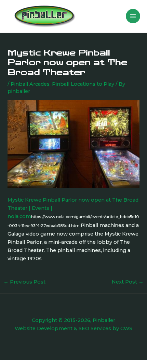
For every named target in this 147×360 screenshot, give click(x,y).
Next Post (128, 282)
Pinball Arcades (30, 84)
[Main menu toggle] (133, 16)
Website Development (43, 328)
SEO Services (95, 328)
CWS (126, 328)
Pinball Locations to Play (83, 84)
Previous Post (24, 282)
